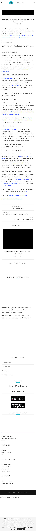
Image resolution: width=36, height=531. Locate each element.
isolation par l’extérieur (10, 129)
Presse (4, 450)
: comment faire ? (12, 199)
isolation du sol (7, 112)
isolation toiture (14, 114)
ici (26, 191)
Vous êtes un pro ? (7, 436)
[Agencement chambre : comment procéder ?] (18, 239)
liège (20, 156)
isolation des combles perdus (22, 120)
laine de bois (15, 85)
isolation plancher (19, 112)
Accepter (20, 529)
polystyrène (5, 71)
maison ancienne (22, 38)
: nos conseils (18, 195)
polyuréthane (26, 69)
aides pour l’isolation (22, 179)
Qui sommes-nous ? (7, 452)
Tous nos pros (6, 471)
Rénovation (18, 17)
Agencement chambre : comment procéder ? (18, 251)
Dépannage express (8, 483)
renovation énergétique (11, 183)
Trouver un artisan (7, 481)
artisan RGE (7, 186)
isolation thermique (16, 163)
